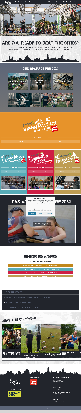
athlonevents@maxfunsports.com (62, 401)
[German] (78, 4)
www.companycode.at (57, 393)
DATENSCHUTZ (43, 408)
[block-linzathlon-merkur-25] (13, 150)
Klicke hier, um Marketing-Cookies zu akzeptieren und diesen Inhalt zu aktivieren (13, 183)
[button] (40, 292)
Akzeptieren (31, 213)
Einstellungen (49, 213)
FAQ (38, 408)
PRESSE (49, 408)
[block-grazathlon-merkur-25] (67, 150)
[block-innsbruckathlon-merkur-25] (40, 150)
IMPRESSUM (33, 408)
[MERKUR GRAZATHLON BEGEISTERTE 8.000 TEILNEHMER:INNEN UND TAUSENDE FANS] (21, 336)
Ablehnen (40, 213)
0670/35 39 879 (57, 380)
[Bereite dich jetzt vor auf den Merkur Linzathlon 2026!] (60, 337)
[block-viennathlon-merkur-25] (40, 113)
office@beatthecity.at (59, 381)
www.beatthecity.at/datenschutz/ (46, 210)
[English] (80, 4)
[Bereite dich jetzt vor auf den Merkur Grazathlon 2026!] (40, 338)
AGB (53, 408)
